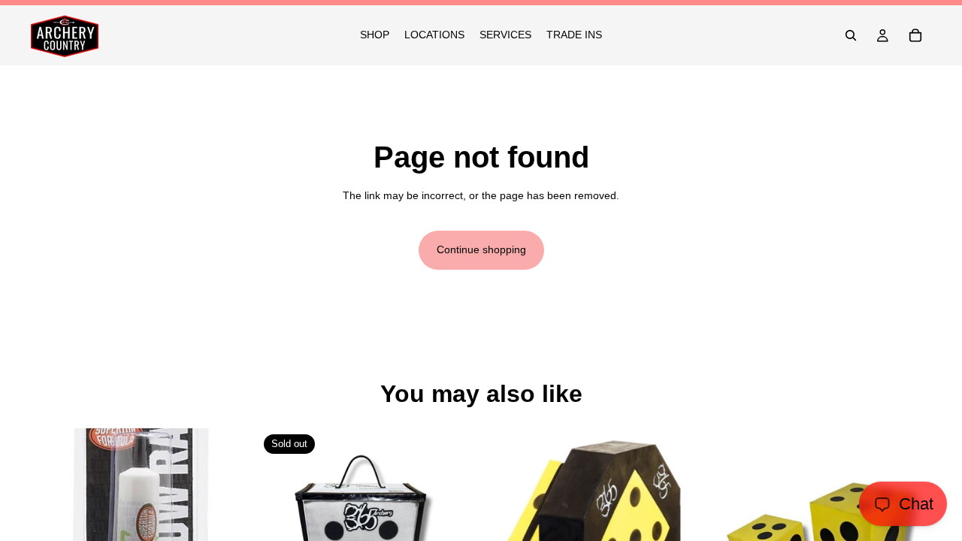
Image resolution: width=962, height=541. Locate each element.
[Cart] (915, 35)
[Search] (850, 35)
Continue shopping (481, 249)
